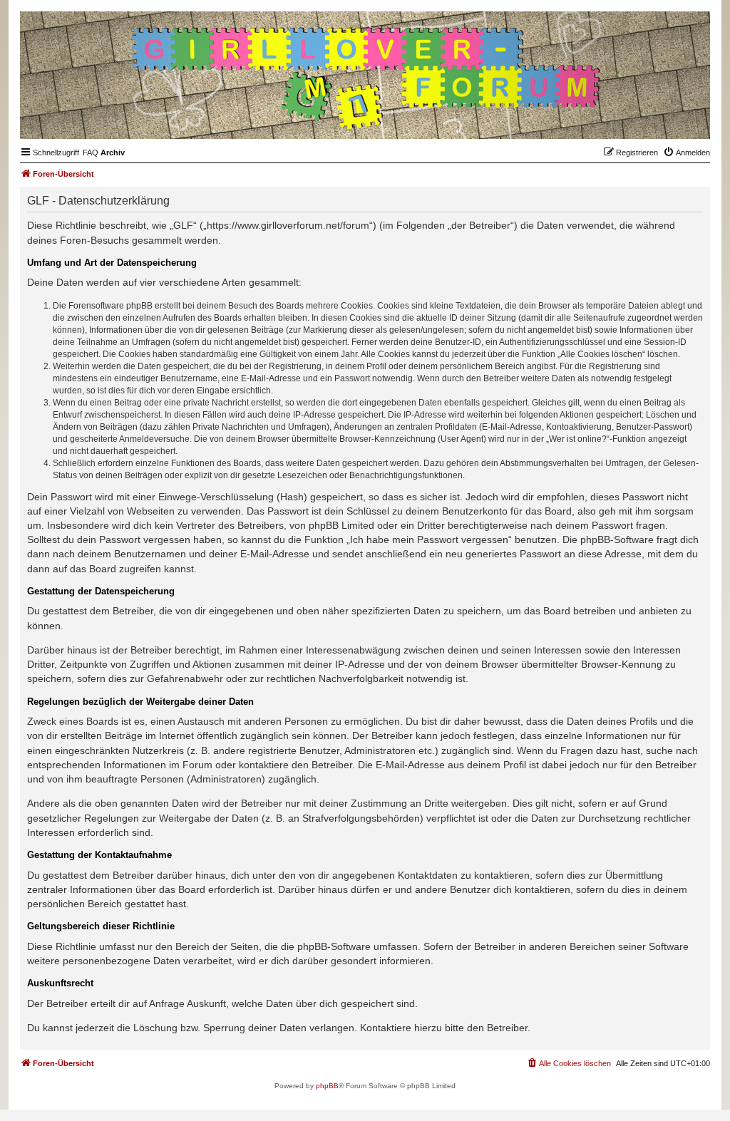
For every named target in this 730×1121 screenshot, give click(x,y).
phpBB (327, 1086)
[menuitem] (90, 152)
